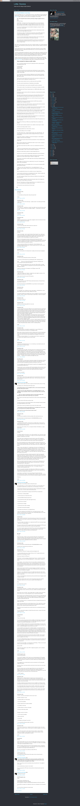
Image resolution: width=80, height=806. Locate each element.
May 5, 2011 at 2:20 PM (21, 755)
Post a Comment (18, 790)
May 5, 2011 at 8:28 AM (21, 373)
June (53, 104)
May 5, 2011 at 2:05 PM (21, 736)
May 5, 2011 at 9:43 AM (21, 411)
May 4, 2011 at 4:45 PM (21, 198)
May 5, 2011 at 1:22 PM (21, 585)
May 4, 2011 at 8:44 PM (21, 277)
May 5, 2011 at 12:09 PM (21, 514)
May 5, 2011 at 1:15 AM (21, 305)
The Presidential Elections (56, 111)
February (53, 147)
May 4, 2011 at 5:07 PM (21, 228)
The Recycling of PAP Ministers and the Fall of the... (57, 120)
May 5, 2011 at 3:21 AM (21, 340)
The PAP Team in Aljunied (56, 140)
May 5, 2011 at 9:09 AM (21, 380)
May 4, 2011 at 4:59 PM (21, 215)
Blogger (45, 803)
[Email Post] (17, 187)
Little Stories (20, 4)
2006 (52, 155)
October (53, 100)
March (53, 145)
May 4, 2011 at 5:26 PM (21, 247)
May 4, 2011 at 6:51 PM (21, 254)
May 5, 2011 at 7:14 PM (21, 788)
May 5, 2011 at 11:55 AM (21, 480)
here (61, 14)
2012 (52, 95)
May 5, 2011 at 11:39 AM (21, 429)
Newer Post (17, 794)
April (53, 144)
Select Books (52, 26)
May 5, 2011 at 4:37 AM (21, 346)
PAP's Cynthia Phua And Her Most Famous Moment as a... (57, 139)
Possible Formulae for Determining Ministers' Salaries (57, 113)
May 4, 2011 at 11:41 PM (21, 300)
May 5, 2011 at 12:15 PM (21, 531)
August (53, 103)
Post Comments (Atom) (33, 797)
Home (31, 794)
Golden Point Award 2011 (56, 124)
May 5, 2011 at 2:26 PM (21, 770)
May (52, 106)
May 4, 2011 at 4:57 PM (21, 210)
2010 (52, 150)
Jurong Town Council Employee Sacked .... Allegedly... (57, 122)
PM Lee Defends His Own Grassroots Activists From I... (58, 108)
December (53, 97)
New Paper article (19, 59)
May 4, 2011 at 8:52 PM (21, 285)
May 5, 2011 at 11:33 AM (21, 419)
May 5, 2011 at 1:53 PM (21, 723)
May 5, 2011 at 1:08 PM (21, 547)
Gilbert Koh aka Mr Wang (21, 382)
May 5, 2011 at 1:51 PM (21, 674)
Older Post (45, 794)
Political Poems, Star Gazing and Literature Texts (57, 126)
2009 (52, 151)
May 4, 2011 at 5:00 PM (21, 222)
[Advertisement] (57, 49)
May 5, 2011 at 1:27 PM (21, 612)
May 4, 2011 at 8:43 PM (21, 269)
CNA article (16, 16)
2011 (52, 96)
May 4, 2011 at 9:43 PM (21, 295)
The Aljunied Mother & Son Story (57, 134)
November (53, 99)
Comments (53, 163)
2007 (52, 154)
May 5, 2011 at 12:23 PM (21, 541)
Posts (52, 162)
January (53, 148)
